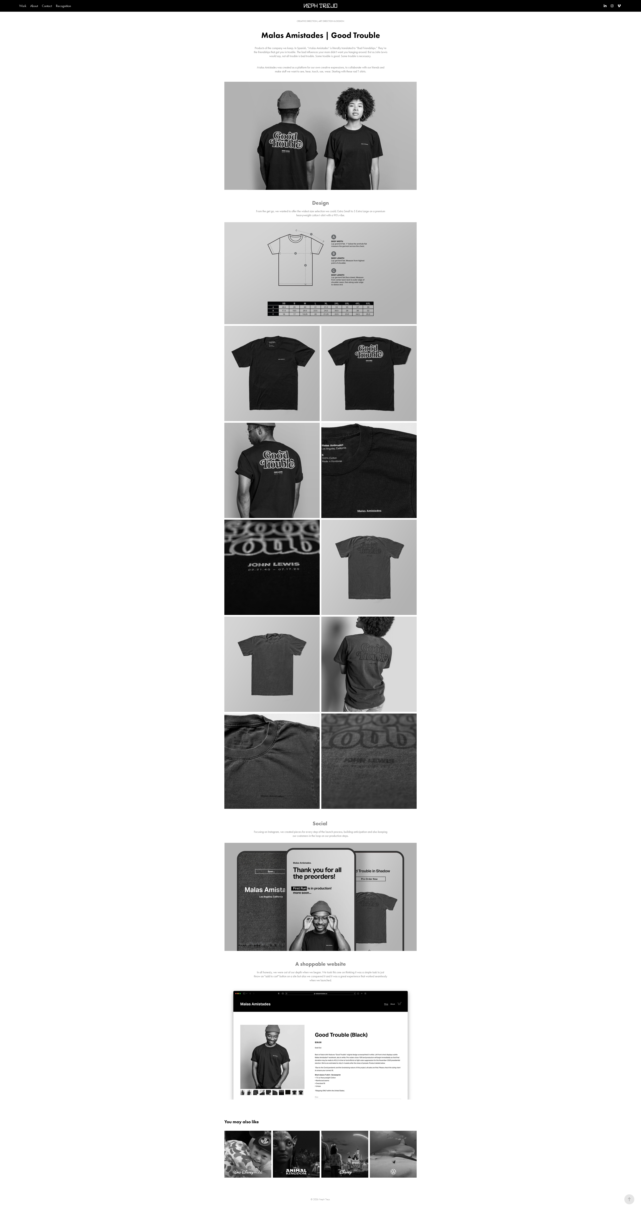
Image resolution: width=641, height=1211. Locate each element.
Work (22, 6)
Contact (47, 6)
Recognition (63, 6)
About (34, 6)
